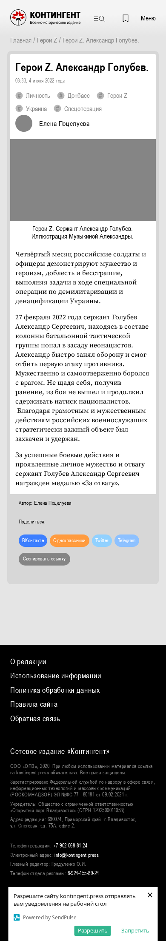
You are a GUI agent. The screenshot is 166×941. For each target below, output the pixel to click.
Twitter (102, 540)
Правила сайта (33, 703)
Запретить (135, 930)
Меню (148, 18)
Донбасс (79, 95)
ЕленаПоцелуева (64, 123)
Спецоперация (83, 108)
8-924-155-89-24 (83, 873)
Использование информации (55, 675)
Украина (36, 108)
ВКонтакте (33, 540)
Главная (20, 40)
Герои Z (47, 40)
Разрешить (93, 930)
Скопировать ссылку (44, 559)
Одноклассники (69, 540)
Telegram (127, 540)
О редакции (28, 661)
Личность (38, 95)
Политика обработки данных (55, 689)
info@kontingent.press (76, 855)
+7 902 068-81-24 (70, 846)
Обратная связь (35, 718)
